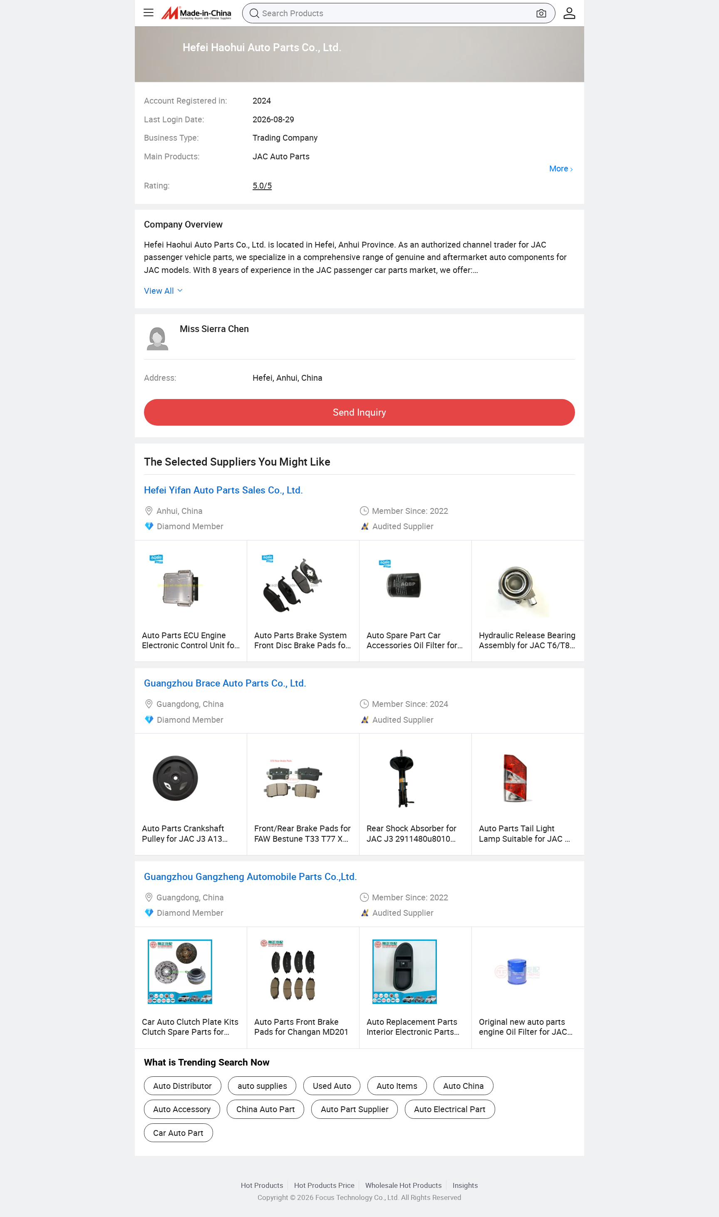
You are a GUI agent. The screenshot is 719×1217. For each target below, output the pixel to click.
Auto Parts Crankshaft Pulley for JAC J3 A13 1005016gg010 (183, 838)
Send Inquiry (359, 412)
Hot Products (262, 1185)
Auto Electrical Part (450, 1109)
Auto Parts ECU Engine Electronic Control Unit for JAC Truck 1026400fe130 (189, 645)
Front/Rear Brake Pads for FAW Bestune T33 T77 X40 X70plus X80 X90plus (303, 838)
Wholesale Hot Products (403, 1185)
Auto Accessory (182, 1109)
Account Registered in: (185, 100)
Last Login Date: (174, 119)
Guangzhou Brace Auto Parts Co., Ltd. (225, 683)
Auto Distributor (182, 1085)
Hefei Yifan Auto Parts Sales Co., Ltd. (223, 489)
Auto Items (397, 1085)
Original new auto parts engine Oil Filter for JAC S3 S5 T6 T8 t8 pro (523, 1032)
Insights (465, 1185)
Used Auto (332, 1085)
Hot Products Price (324, 1185)
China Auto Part (265, 1109)
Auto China (463, 1085)
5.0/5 (262, 185)
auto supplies (262, 1085)
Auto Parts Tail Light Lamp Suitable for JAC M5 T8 (527, 838)
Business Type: (171, 137)
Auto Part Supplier (355, 1109)
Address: (160, 377)
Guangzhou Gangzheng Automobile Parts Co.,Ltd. (250, 876)
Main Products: (172, 156)
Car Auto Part (178, 1132)
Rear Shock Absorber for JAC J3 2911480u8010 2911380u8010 (411, 838)
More (558, 168)
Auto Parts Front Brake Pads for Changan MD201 (301, 1026)
